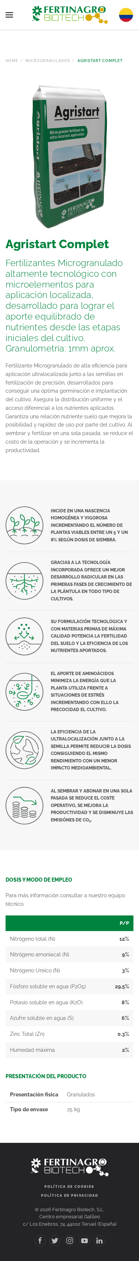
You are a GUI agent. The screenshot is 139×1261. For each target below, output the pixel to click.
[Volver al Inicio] (70, 15)
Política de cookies (69, 1187)
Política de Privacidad (69, 1195)
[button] (9, 15)
